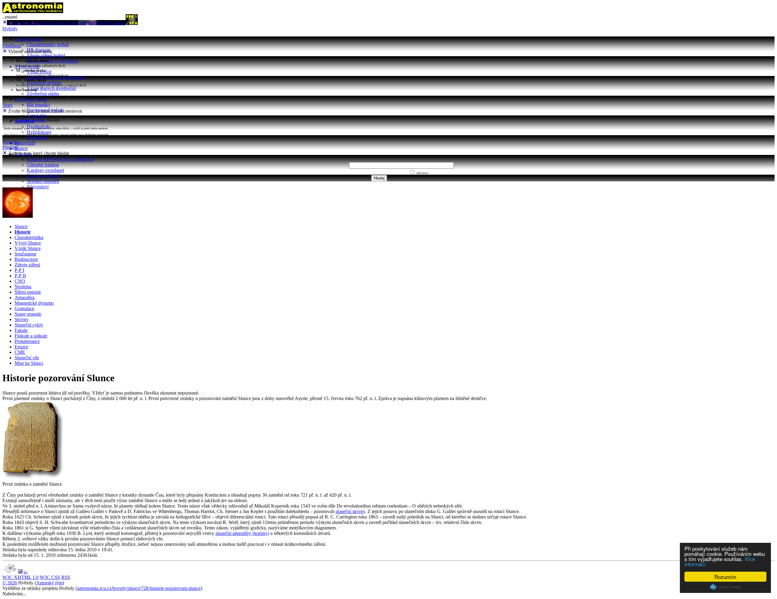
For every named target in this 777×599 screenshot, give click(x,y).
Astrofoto (87, 22)
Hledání (10, 147)
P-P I (19, 270)
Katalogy (42, 22)
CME (20, 352)
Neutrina (23, 286)
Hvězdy (10, 28)
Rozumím (725, 576)
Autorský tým (49, 582)
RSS (65, 577)
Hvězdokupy (39, 132)
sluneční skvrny (350, 511)
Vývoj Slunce (28, 242)
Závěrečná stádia (43, 93)
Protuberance (27, 341)
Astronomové (20, 22)
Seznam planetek (43, 181)
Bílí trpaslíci (38, 104)
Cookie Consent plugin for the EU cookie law (725, 587)
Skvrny (22, 319)
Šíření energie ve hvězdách (52, 60)
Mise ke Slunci (29, 363)
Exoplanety (38, 137)
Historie (23, 231)
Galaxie (118, 22)
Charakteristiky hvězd (48, 44)
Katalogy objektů (43, 175)
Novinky (10, 142)
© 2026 (9, 582)
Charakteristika (29, 237)
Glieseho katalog (43, 164)
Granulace (24, 308)
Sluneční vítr (27, 357)
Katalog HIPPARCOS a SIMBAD (60, 159)
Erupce (21, 346)
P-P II (20, 275)
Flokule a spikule (31, 335)
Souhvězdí (25, 142)
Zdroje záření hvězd (46, 55)
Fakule (21, 330)
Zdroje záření (27, 264)
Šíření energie (28, 292)
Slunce (21, 148)
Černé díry (37, 115)
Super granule (28, 314)
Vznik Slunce (28, 248)
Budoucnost (26, 259)
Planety (104, 22)
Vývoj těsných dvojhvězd (51, 88)
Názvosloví (38, 186)
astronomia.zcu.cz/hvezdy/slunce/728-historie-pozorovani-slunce (139, 588)
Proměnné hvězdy (44, 82)
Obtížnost (11, 45)
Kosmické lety (64, 22)
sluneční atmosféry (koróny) (242, 533)
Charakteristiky (29, 39)
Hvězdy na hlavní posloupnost (56, 77)
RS (26, 572)
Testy (7, 105)
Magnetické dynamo (34, 303)
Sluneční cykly (29, 324)
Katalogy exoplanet (45, 170)
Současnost (25, 253)
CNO (20, 281)
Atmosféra (25, 297)
